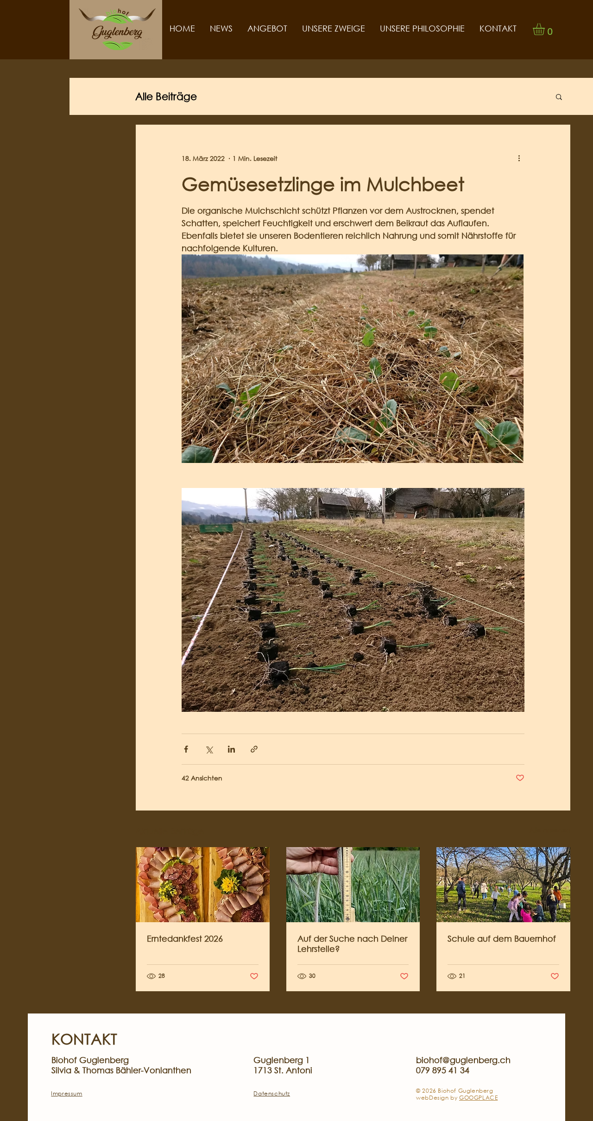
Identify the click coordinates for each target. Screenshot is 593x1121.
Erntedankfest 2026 (185, 938)
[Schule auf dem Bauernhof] (503, 884)
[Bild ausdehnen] (353, 358)
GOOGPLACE (478, 1098)
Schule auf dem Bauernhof (502, 938)
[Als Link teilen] (254, 749)
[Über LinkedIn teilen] (231, 749)
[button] (546, 29)
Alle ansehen (550, 829)
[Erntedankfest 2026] (203, 884)
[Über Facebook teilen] (186, 749)
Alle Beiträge (166, 96)
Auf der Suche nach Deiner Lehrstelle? (352, 943)
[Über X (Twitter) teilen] (208, 749)
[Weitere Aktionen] (518, 158)
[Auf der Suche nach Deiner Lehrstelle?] (353, 884)
